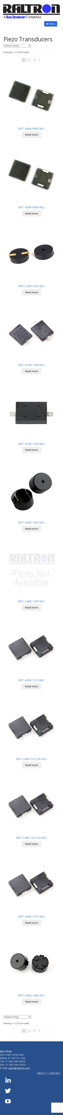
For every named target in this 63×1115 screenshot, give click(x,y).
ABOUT (41, 1073)
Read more (31, 134)
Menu (51, 23)
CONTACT (54, 1073)
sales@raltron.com (19, 1068)
